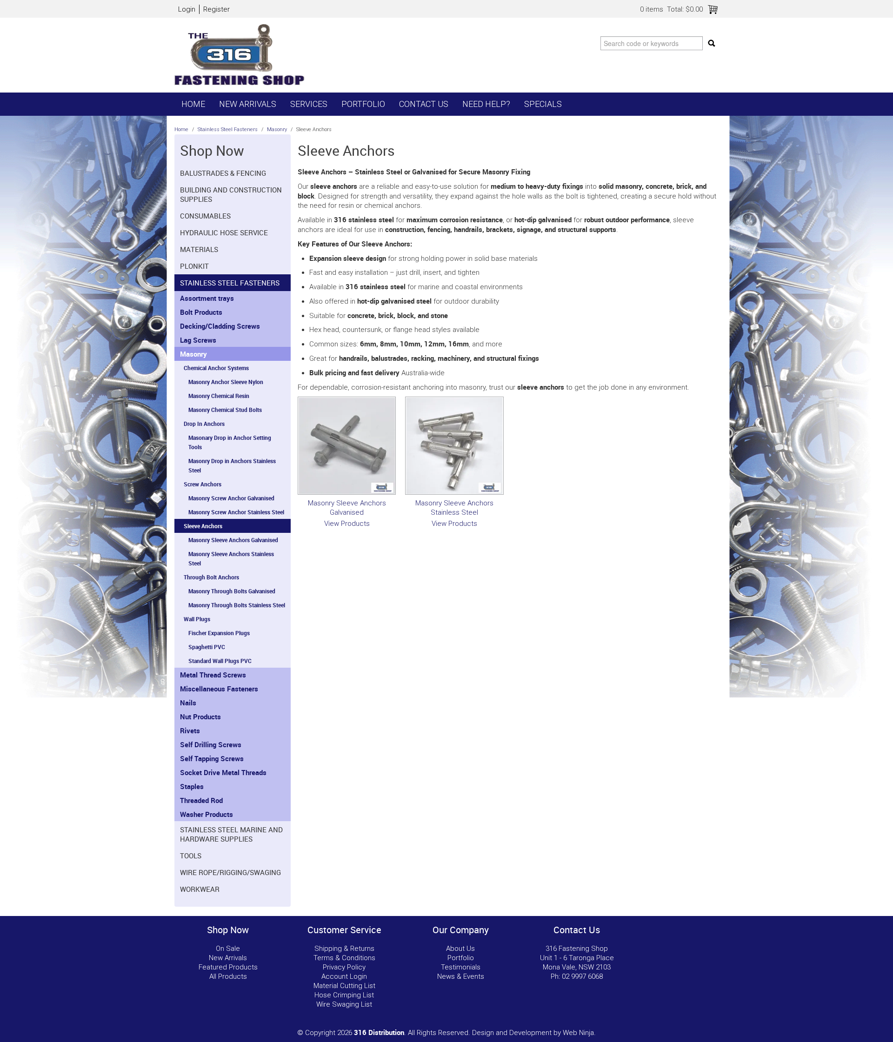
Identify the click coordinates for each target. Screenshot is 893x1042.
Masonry (277, 129)
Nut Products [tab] (200, 716)
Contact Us (423, 104)
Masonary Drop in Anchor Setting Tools (229, 442)
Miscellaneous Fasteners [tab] (219, 688)
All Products (228, 976)
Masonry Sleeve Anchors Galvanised (233, 540)
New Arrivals (247, 104)
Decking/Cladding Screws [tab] (220, 326)
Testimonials (460, 967)
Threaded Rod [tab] (201, 800)
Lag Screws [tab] (198, 340)
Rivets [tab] (190, 730)
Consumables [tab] (205, 215)
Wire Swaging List (344, 1004)
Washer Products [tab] (206, 814)
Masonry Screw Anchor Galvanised (231, 498)
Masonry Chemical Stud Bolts (225, 409)
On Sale (228, 948)
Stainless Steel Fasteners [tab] (230, 282)
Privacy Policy (344, 967)
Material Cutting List (344, 986)
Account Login (344, 976)
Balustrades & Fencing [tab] (223, 173)
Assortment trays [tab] (207, 298)
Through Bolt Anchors (211, 577)
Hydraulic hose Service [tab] (224, 232)
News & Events (460, 976)
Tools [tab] (190, 855)
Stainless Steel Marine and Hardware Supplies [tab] (231, 834)
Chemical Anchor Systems (216, 368)
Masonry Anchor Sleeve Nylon (225, 381)
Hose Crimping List (344, 995)
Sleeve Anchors (203, 526)
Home (193, 104)
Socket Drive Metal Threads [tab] (223, 772)
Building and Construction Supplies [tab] (231, 194)
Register (216, 9)
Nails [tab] (188, 702)
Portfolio (363, 104)
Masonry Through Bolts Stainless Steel (236, 605)
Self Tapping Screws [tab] (212, 758)
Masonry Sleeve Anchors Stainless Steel (231, 558)
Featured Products (228, 967)
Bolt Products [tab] (201, 312)
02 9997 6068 (582, 976)
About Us (460, 948)
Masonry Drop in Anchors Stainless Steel (232, 465)
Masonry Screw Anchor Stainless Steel (236, 512)
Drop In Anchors (204, 423)
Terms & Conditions (344, 958)
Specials (543, 104)
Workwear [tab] (200, 889)
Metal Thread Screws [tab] (213, 674)
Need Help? (486, 104)
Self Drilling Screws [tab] (210, 744)
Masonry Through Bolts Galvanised (231, 591)
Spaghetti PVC (206, 646)
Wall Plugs (197, 619)
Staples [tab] (192, 786)
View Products (347, 523)
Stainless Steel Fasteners (228, 129)
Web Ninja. (579, 1033)
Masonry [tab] (193, 353)
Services (308, 104)
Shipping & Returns (344, 948)
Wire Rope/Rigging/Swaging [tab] (230, 872)
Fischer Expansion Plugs (219, 633)
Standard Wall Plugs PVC (220, 660)
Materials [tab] (199, 249)
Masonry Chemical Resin (218, 395)
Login (186, 9)
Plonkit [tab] (194, 266)
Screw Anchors (202, 484)
